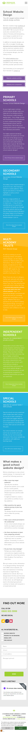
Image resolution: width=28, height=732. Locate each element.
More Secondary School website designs (14, 225)
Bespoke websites (9, 633)
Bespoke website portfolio (14, 78)
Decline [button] (7, 728)
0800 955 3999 (9, 611)
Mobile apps (7, 638)
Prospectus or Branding (12, 635)
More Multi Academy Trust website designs (14, 318)
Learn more (20, 725)
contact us (17, 70)
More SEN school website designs (13, 448)
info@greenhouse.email (10, 717)
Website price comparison (14, 84)
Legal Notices (21, 718)
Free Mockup (8, 640)
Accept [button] (21, 728)
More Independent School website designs (14, 384)
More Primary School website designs (14, 157)
